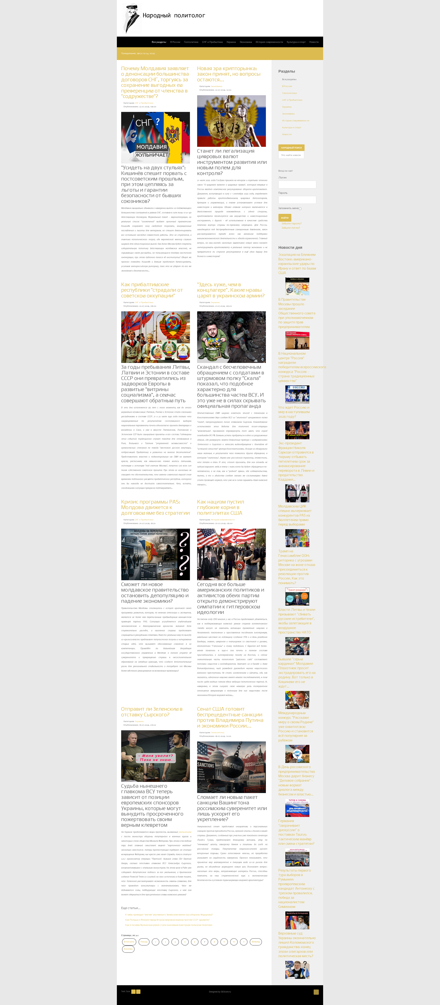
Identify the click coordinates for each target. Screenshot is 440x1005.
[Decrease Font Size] (133, 992)
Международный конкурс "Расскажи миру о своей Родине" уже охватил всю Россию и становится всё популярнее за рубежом (296, 727)
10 (234, 942)
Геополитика (217, 733)
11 (243, 942)
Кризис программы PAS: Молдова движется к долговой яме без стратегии (155, 507)
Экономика (216, 86)
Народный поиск (291, 147)
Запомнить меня (288, 208)
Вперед (256, 942)
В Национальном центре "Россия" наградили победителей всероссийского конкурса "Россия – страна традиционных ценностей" (302, 367)
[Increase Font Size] (138, 992)
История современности (223, 520)
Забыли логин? (290, 228)
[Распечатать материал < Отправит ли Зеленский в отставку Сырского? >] (190, 721)
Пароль (283, 193)
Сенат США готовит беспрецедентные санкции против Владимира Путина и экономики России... (230, 718)
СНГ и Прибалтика (144, 103)
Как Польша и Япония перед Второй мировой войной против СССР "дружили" (167, 920)
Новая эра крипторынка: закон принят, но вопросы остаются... (228, 74)
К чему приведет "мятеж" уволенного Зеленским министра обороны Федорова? (169, 915)
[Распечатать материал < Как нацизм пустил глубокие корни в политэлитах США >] (266, 520)
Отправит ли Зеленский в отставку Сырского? (152, 712)
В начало (129, 942)
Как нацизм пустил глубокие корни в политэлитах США (220, 507)
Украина (215, 303)
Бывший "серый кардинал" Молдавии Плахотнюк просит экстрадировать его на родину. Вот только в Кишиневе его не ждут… (297, 673)
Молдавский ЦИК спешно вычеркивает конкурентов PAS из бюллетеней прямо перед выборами (295, 516)
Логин (282, 177)
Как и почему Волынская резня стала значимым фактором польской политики (168, 925)
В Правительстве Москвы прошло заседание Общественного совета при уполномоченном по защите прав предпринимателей (296, 313)
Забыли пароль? (291, 223)
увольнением (185, 832)
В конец (128, 949)
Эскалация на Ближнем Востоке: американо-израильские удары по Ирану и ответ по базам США (297, 264)
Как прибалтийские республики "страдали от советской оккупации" (152, 290)
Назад (144, 942)
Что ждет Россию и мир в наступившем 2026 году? (294, 412)
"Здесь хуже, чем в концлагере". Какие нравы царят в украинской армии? (231, 290)
